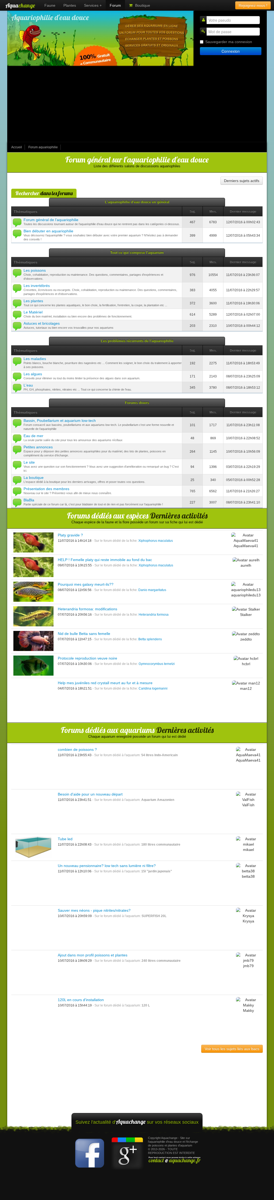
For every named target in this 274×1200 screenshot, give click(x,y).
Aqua (20, 5)
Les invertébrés (37, 285)
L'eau (28, 385)
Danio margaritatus (152, 590)
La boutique (34, 477)
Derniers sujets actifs (241, 181)
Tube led (65, 839)
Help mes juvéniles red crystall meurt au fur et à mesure (105, 683)
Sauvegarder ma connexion (228, 42)
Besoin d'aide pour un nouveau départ (90, 794)
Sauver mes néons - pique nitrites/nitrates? (94, 910)
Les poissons (35, 270)
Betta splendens (150, 639)
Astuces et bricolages (42, 323)
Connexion (231, 51)
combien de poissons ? (77, 749)
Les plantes (33, 301)
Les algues (33, 374)
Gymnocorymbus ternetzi (157, 664)
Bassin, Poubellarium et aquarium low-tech (60, 420)
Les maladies (35, 359)
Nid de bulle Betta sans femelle (84, 633)
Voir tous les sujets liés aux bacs (232, 1049)
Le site (29, 462)
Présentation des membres (46, 489)
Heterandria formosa (154, 614)
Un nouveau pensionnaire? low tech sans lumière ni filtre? (107, 866)
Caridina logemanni (153, 688)
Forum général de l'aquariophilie (51, 220)
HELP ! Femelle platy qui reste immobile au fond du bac (105, 560)
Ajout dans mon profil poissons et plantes (92, 955)
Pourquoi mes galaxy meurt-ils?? (85, 584)
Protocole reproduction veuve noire (87, 658)
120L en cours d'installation (81, 1000)
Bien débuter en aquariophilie (48, 231)
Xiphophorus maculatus (155, 541)
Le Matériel (33, 312)
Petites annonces (38, 447)
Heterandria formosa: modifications (87, 609)
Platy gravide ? (70, 535)
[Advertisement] (137, 104)
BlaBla (29, 500)
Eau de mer (33, 436)
